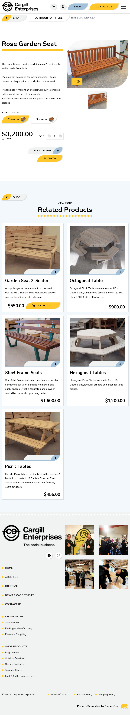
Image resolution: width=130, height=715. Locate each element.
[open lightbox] (97, 100)
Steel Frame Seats (32, 360)
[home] (24, 7)
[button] (123, 6)
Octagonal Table (97, 267)
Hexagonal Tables (97, 360)
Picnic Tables (32, 453)
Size (4, 112)
